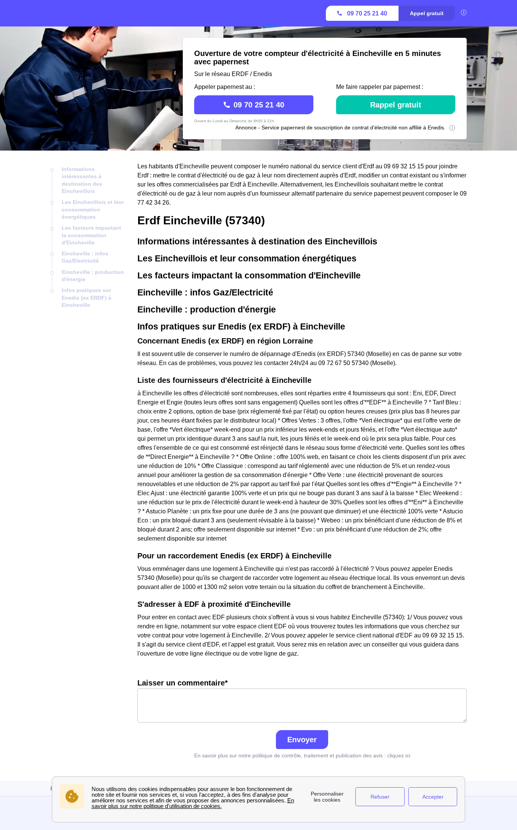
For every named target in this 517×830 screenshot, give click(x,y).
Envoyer (302, 739)
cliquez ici (398, 755)
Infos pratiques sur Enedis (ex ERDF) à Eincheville (86, 297)
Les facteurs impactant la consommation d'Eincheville (91, 235)
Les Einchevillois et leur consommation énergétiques (93, 209)
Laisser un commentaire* (182, 683)
